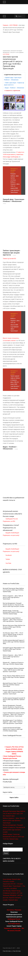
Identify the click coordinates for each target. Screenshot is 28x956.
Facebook (8, 555)
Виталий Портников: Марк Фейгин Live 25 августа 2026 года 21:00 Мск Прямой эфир (13, 590)
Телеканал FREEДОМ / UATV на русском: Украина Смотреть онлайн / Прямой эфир (12, 897)
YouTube (8, 563)
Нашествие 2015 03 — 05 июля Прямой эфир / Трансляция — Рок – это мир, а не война (14, 886)
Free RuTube (7, 951)
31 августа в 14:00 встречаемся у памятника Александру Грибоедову (13, 154)
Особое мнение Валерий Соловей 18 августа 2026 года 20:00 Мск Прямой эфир (14, 699)
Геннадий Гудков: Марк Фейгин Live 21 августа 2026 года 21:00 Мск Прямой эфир (13, 649)
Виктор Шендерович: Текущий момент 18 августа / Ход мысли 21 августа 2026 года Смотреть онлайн (13, 707)
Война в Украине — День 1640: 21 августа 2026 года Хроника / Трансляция (13, 656)
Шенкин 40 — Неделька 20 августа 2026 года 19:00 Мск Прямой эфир (13, 663)
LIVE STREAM (13, 25)
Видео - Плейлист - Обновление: (15, 88)
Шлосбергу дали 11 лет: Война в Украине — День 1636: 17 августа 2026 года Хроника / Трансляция (12, 721)
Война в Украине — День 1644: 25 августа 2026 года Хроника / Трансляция (13, 597)
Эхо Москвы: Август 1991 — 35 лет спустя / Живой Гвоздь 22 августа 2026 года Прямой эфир (13, 634)
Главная (5, 25)
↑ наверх (14, 255)
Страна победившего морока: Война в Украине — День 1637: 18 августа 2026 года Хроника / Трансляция (14, 714)
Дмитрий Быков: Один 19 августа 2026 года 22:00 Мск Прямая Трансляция (13, 684)
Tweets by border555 (9, 258)
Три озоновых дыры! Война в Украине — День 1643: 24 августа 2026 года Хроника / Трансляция (12, 619)
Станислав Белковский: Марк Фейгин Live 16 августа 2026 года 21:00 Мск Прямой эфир (12, 729)
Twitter (7, 559)
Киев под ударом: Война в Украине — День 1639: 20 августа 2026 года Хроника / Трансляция (13, 670)
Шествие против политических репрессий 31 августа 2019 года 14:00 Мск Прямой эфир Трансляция (12, 62)
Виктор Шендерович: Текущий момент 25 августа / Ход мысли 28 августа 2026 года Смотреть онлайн (13, 604)
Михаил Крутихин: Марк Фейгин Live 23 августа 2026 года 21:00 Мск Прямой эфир (14, 627)
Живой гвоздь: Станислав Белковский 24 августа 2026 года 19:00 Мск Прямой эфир (12, 612)
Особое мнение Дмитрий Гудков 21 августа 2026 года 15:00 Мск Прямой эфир (13, 641)
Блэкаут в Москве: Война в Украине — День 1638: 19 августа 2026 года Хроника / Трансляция (13, 692)
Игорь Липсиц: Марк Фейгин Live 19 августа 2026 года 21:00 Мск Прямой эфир (13, 677)
